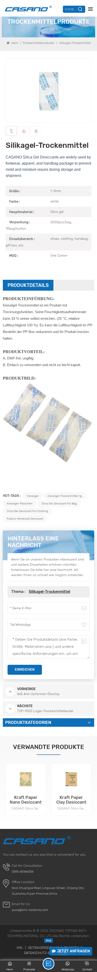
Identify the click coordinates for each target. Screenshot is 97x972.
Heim (14, 43)
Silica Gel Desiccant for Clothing (27, 511)
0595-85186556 (23, 872)
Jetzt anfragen (73, 951)
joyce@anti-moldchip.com (30, 910)
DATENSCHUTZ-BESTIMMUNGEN (48, 953)
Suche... (70, 9)
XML (19, 948)
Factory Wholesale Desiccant (25, 518)
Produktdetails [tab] (28, 285)
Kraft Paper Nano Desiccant (26, 800)
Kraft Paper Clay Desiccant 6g (71, 800)
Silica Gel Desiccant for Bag (59, 503)
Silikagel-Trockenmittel (49, 591)
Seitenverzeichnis (43, 948)
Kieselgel (33, 496)
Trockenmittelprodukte (38, 43)
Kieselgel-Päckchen (19, 503)
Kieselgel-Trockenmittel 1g (65, 496)
